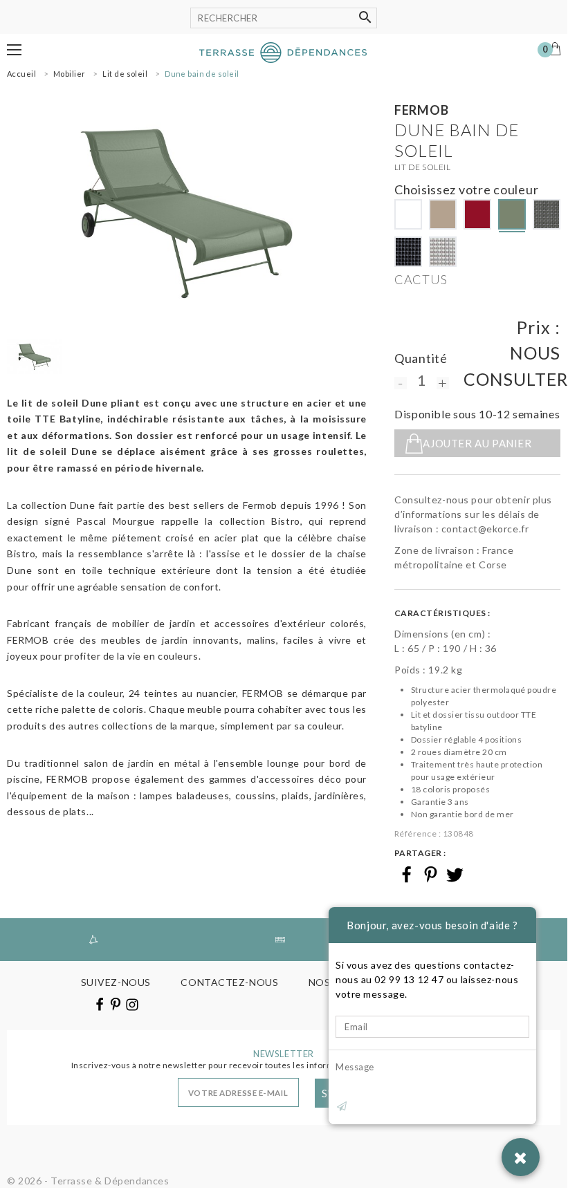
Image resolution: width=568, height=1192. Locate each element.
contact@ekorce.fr (485, 528)
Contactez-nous (229, 982)
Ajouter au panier (477, 443)
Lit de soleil (422, 167)
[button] (14, 49)
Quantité (421, 358)
